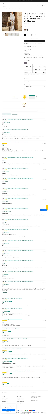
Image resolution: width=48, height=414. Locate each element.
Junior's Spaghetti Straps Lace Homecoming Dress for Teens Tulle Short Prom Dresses (19, 119)
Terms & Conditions (5, 401)
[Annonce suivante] (45, 1)
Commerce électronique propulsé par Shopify (17, 412)
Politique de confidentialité (35, 412)
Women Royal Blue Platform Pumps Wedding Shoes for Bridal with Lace (17, 338)
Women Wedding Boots (20, 401)
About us (3, 394)
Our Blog (3, 396)
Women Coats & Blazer (20, 394)
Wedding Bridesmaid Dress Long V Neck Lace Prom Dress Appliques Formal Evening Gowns (20, 370)
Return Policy (4, 399)
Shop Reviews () (14, 114)
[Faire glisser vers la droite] (21, 34)
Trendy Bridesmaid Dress (20, 399)
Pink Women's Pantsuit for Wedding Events (12, 328)
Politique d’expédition (22, 413)
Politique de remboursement (27, 412)
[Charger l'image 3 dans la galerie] (14, 34)
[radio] (25, 30)
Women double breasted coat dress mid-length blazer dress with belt (16, 358)
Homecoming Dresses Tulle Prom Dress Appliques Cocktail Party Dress (16, 129)
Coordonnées (27, 413)
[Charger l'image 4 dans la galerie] (17, 34)
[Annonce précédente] (3, 1)
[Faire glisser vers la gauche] (3, 34)
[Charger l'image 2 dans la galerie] (10, 34)
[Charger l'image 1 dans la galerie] (6, 34)
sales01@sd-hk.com (34, 400)
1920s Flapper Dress (20, 403)
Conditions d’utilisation (43, 412)
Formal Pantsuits (19, 396)
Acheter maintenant (34, 40)
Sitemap (18, 404)
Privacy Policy (4, 403)
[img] (15, 96)
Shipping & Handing (5, 398)
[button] (6, 9)
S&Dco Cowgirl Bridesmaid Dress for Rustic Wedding (13, 298)
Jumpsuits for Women (20, 398)
